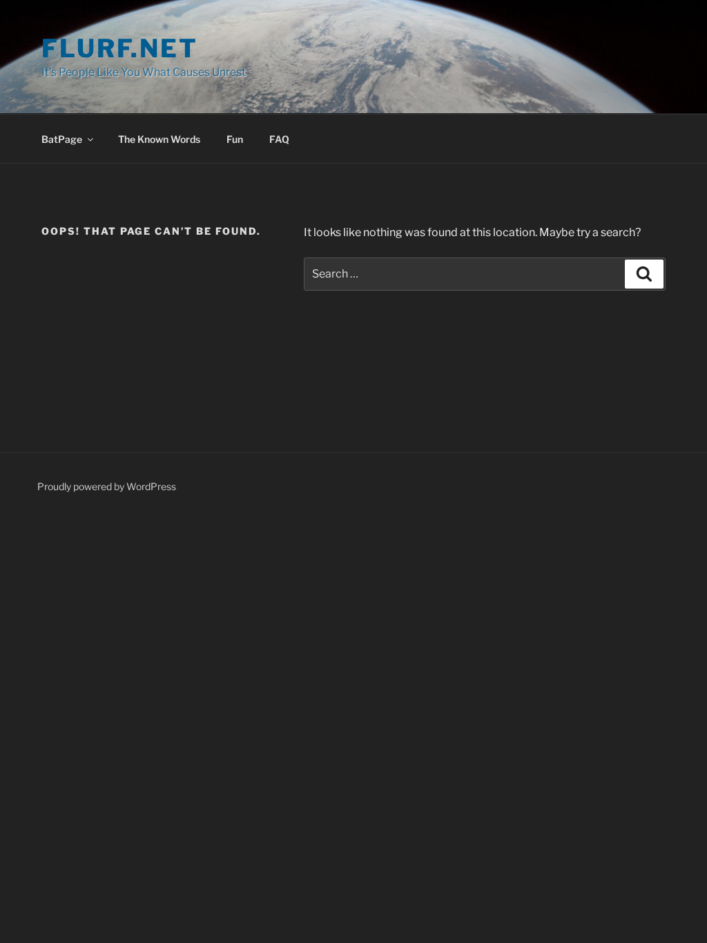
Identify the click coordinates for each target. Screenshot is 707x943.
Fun (234, 139)
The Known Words (159, 139)
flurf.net (119, 48)
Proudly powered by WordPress (106, 486)
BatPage (61, 139)
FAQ (279, 139)
